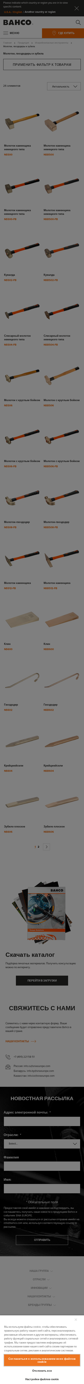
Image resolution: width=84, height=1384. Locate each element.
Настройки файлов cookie (42, 1379)
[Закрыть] (76, 1319)
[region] (42, 1349)
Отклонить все (42, 1371)
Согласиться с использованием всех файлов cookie (42, 1360)
